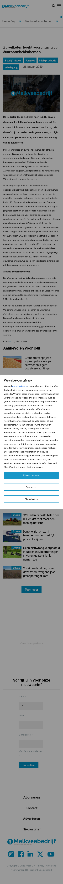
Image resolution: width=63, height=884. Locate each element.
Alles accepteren (31, 475)
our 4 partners (19, 386)
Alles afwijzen (31, 499)
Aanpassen (31, 487)
